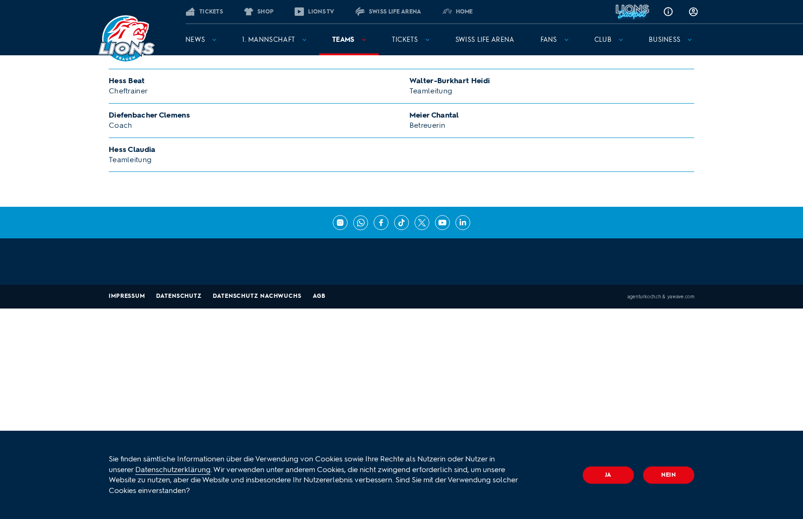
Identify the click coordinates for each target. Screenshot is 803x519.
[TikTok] (401, 222)
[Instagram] (340, 222)
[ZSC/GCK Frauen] (126, 39)
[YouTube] (442, 222)
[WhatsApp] (360, 222)
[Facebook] (381, 222)
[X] (422, 222)
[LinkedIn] (462, 222)
